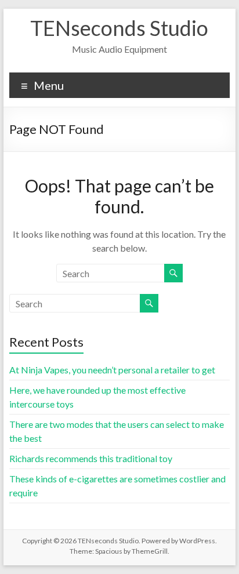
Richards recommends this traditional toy (90, 458)
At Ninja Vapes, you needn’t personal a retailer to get (112, 369)
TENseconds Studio (119, 28)
